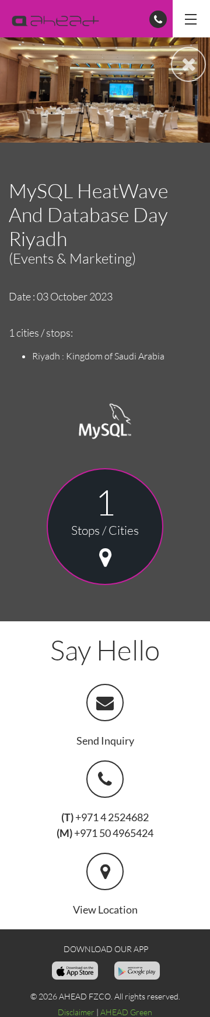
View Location (105, 909)
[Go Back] (188, 64)
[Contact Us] (158, 19)
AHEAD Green (126, 1012)
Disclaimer (76, 1012)
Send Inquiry (105, 740)
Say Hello (105, 649)
